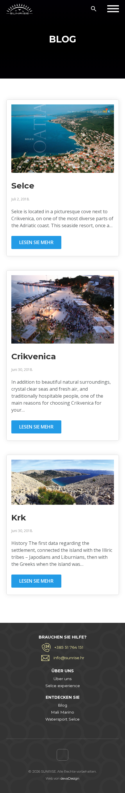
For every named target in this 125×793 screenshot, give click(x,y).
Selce (22, 186)
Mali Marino (62, 712)
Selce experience (62, 685)
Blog (62, 705)
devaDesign (69, 778)
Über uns (62, 678)
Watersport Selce (62, 719)
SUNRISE (19, 9)
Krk (18, 517)
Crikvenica (33, 356)
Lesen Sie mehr (36, 242)
